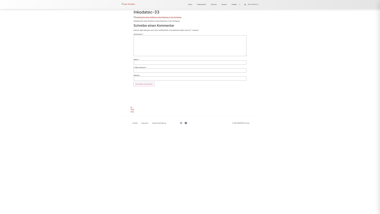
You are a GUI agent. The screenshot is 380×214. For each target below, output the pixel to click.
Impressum (144, 123)
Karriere (224, 4)
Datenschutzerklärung (159, 123)
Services (214, 4)
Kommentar (138, 34)
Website (137, 75)
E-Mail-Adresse (140, 67)
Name (136, 59)
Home (190, 4)
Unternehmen (201, 4)
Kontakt (234, 4)
